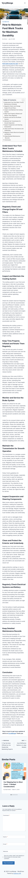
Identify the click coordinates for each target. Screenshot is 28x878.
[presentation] (14, 771)
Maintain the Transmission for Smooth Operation (12, 122)
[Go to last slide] (4, 778)
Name (5, 837)
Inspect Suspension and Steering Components (13, 125)
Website (5, 851)
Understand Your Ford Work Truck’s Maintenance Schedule (14, 103)
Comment (6, 815)
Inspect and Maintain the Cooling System (13, 110)
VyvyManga (12, 733)
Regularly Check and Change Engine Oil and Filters (12, 107)
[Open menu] (24, 3)
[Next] (24, 778)
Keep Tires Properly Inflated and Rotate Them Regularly (13, 114)
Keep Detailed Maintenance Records (12, 137)
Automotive (5, 21)
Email (5, 844)
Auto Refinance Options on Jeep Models (21, 744)
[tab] (12, 794)
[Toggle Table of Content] (22, 100)
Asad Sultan (8, 789)
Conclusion (8, 140)
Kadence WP (17, 873)
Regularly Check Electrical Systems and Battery (14, 133)
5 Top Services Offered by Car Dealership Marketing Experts (7, 745)
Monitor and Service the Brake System (12, 118)
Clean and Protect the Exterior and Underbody (13, 129)
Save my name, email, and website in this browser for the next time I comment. (14, 857)
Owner (5, 39)
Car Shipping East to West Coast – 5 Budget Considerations (13, 784)
